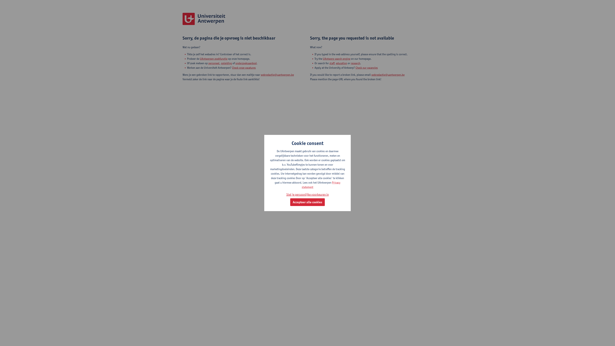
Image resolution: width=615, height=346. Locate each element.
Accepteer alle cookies (307, 202)
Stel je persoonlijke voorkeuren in (307, 194)
